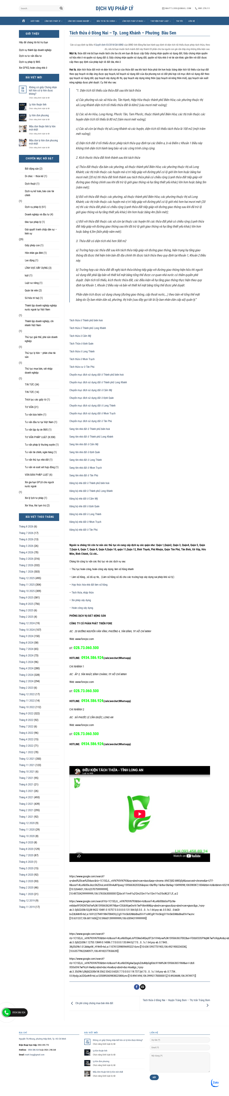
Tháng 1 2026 (26, 571)
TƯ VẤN (29, 407)
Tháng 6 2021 (26, 784)
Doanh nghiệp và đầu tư (37, 214)
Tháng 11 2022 (27, 700)
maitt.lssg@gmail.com (34, 1054)
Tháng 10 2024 (27, 629)
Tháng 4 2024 (26, 668)
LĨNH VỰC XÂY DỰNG (36, 267)
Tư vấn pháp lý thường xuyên (40, 444)
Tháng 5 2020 (26, 868)
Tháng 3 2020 (26, 881)
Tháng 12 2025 (27, 578)
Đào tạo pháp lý (33, 222)
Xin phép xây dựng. (81, 600)
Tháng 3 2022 (26, 745)
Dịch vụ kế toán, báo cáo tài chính (39, 193)
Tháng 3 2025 (26, 610)
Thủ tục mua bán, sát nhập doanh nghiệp (38, 370)
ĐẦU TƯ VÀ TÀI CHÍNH (106, 21)
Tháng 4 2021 (26, 797)
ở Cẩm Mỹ (106, 390)
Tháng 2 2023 (26, 687)
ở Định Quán (107, 397)
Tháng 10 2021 (27, 771)
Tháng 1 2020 (26, 894)
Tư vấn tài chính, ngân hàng (39, 452)
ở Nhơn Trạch (108, 413)
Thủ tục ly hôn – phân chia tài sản (40, 355)
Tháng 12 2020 (27, 823)
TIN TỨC (179, 21)
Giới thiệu (35, 21)
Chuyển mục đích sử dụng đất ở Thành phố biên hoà (96, 374)
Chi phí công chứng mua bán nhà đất (94, 1003)
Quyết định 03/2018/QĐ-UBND (109, 44)
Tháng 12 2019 (27, 900)
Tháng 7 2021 (26, 778)
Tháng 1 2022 (26, 752)
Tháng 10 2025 (27, 591)
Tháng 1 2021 (26, 816)
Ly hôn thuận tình (37, 104)
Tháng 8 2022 (26, 720)
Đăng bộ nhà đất (78, 491)
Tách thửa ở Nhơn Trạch (82, 359)
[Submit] (61, 8)
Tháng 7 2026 (26, 533)
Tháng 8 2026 (26, 526)
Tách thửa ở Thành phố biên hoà (86, 320)
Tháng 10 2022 (27, 707)
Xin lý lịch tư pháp (34, 498)
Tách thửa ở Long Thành (82, 351)
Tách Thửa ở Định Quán (81, 343)
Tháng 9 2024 (26, 636)
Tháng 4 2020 (26, 874)
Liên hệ (191, 21)
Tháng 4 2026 (26, 552)
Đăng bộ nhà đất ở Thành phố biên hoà (89, 483)
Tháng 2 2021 (26, 810)
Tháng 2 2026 (26, 565)
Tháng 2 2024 (26, 681)
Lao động (30, 260)
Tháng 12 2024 (27, 623)
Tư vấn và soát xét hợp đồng (40, 467)
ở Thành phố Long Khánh (114, 382)
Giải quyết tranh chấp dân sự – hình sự (41, 231)
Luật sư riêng (32, 283)
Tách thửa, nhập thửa (83, 592)
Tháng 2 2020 (26, 887)
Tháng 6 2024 (26, 655)
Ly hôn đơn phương (39, 115)
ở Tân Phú (106, 421)
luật (27, 275)
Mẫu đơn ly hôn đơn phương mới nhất (43, 142)
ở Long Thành (108, 405)
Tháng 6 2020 (26, 861)
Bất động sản (32, 168)
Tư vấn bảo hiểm (34, 414)
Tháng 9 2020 (26, 842)
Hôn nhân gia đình (34, 252)
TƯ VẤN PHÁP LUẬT (36, 437)
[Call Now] (6, 1012)
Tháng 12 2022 (27, 694)
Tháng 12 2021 (27, 758)
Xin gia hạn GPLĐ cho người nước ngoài (39, 484)
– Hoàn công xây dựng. (81, 607)
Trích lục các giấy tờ (35, 399)
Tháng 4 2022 (26, 739)
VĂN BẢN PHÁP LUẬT (37, 474)
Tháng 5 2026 (26, 545)
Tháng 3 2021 (26, 803)
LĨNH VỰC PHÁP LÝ (52, 21)
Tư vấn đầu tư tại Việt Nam (39, 422)
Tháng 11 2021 (27, 765)
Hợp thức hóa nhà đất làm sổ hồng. (89, 584)
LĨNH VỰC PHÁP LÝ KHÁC (132, 21)
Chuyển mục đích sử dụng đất (85, 382)
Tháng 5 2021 (26, 791)
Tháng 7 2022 (26, 726)
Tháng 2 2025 (26, 616)
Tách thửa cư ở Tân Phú (81, 366)
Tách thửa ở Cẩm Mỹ (80, 335)
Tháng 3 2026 (26, 558)
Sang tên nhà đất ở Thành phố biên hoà (89, 429)
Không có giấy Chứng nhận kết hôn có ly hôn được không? (43, 90)
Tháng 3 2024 (26, 674)
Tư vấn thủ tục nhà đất (37, 459)
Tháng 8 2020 (26, 849)
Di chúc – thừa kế (34, 176)
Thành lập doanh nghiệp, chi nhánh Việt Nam (39, 323)
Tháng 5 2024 (26, 662)
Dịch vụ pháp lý (114, 8)
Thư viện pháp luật (160, 21)
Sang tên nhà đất (78, 436)
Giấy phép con (32, 245)
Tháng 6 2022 (26, 732)
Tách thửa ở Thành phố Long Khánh (87, 328)
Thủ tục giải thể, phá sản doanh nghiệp (41, 339)
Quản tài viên (31, 290)
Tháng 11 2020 (27, 829)
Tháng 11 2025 (27, 584)
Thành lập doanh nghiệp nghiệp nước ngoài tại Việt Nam (41, 307)
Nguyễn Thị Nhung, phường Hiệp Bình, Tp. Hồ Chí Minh (42, 1039)
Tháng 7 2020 (26, 855)
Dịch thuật (30, 183)
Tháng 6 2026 (26, 539)
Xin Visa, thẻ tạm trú (35, 505)
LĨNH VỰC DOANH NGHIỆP (78, 21)
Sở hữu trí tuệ (32, 298)
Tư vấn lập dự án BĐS (36, 429)
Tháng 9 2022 (26, 713)
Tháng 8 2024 (26, 642)
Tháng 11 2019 (27, 907)
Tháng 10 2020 (27, 836)
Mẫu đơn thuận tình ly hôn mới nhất (42, 128)
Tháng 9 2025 (26, 597)
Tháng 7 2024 (26, 649)
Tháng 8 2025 (26, 603)
